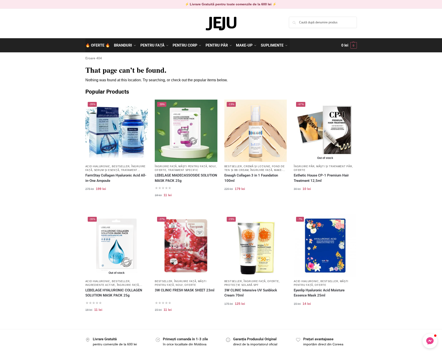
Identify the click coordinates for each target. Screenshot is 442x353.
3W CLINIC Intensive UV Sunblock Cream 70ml (250, 293)
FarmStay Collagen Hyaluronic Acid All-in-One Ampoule (115, 178)
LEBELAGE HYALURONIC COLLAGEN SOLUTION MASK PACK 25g (113, 293)
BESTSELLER (120, 166)
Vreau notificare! (325, 203)
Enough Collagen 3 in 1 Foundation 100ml (251, 178)
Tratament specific (183, 170)
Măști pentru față (192, 166)
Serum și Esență (106, 170)
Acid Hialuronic (97, 166)
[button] (349, 45)
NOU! (212, 166)
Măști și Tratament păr (334, 166)
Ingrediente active (100, 285)
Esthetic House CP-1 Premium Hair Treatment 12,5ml (321, 178)
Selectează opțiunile (255, 203)
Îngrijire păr (304, 166)
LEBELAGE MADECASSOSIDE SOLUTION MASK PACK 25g (186, 178)
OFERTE (160, 170)
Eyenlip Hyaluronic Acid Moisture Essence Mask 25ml (319, 293)
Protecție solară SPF (241, 285)
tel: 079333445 (96, 26)
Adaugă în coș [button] (116, 203)
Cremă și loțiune (257, 166)
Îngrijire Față (166, 166)
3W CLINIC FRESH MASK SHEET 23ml (184, 290)
